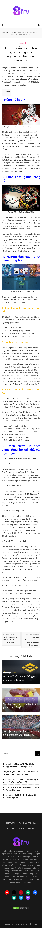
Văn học (31, 828)
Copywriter (11, 823)
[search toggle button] (39, 25)
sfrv (29, 60)
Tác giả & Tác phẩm (27, 823)
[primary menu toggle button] (3, 25)
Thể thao (11, 828)
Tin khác (21, 43)
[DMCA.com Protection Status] (21, 908)
